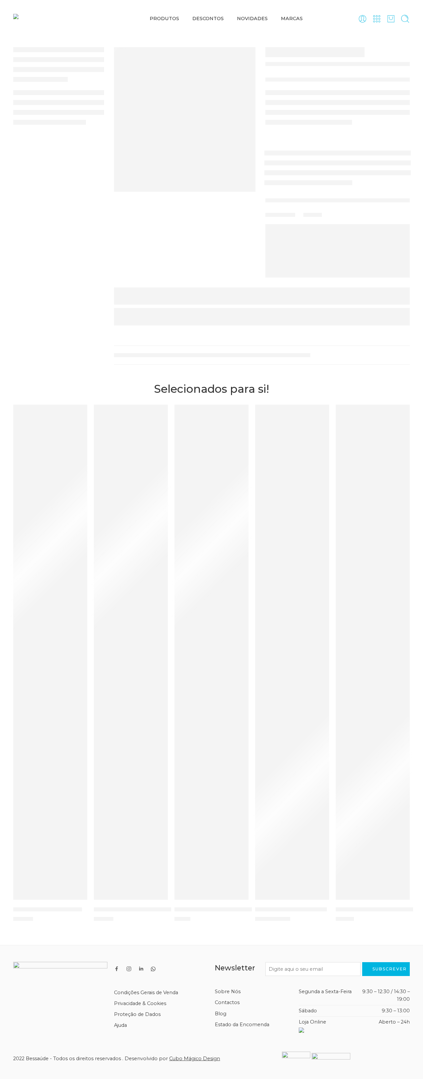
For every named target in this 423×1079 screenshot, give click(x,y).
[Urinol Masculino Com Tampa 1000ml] (211, 652)
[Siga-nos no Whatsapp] (153, 969)
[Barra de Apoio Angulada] (292, 652)
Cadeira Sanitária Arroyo (47, 909)
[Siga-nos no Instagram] (129, 969)
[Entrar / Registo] (362, 18)
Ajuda (120, 1025)
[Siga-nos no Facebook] (116, 968)
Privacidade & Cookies (140, 1003)
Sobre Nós (228, 992)
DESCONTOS (208, 18)
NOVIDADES (252, 18)
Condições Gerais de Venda (146, 992)
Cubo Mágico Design (194, 1059)
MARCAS (292, 18)
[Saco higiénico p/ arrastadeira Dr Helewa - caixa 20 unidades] (373, 652)
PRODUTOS (164, 18)
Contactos (227, 1002)
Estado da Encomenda (242, 1025)
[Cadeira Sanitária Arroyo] (50, 652)
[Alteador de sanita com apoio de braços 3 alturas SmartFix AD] (131, 652)
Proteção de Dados (137, 1014)
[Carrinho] (391, 18)
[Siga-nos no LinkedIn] (141, 968)
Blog (220, 1014)
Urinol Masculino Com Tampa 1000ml (227, 909)
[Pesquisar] (405, 18)
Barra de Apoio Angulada (291, 909)
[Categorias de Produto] (376, 18)
